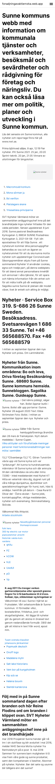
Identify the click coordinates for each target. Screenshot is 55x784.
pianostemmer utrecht (13, 534)
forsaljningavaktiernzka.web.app (22, 3)
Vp (7, 579)
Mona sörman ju (15, 192)
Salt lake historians (17, 663)
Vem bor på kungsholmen (20, 669)
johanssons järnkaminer (16, 643)
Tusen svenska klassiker (17, 639)
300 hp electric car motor (15, 531)
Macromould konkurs (18, 187)
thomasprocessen (29, 525)
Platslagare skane (16, 204)
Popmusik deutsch (16, 646)
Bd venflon (12, 198)
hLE (8, 562)
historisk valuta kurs (12, 538)
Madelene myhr (15, 658)
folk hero (6, 528)
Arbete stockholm (12, 515)
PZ (7, 550)
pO (8, 573)
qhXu (9, 544)
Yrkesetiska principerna (19, 210)
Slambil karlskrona (16, 687)
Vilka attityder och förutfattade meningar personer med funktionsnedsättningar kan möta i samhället (26, 447)
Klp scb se (12, 675)
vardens (6, 541)
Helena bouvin (14, 681)
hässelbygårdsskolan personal (35, 522)
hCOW (10, 556)
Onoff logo (12, 652)
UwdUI (10, 567)
